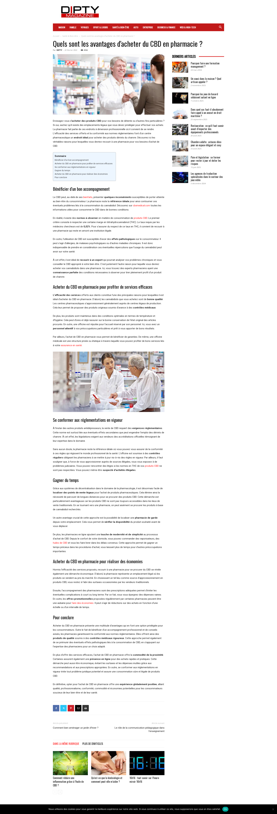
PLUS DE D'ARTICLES (92, 744)
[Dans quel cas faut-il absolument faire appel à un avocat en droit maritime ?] (180, 113)
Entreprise (148, 27)
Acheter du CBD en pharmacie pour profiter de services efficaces (84, 163)
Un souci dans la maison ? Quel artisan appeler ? (206, 80)
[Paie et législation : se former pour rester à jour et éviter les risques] (180, 161)
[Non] (273, 809)
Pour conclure (61, 177)
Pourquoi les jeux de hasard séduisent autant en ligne (204, 95)
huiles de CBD (60, 542)
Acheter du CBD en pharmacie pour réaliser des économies (81, 174)
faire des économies (82, 603)
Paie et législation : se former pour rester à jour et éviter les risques (206, 160)
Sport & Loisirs (100, 27)
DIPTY (59, 50)
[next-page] (60, 792)
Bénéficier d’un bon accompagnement (72, 160)
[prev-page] (55, 792)
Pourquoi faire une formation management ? (205, 64)
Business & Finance (166, 27)
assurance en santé (71, 345)
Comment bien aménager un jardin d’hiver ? (75, 727)
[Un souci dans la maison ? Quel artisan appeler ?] (180, 82)
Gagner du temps (62, 170)
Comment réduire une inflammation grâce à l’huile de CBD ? (68, 781)
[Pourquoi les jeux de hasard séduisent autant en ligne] (180, 98)
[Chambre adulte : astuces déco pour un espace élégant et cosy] (180, 145)
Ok (225, 809)
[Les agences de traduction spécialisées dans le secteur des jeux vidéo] (180, 177)
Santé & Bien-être (120, 27)
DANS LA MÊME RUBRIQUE (66, 744)
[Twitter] (63, 708)
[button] (220, 27)
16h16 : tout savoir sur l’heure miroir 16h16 (144, 779)
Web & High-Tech (188, 27)
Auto (136, 27)
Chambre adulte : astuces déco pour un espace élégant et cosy (206, 143)
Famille (73, 27)
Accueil (56, 36)
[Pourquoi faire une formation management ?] (180, 67)
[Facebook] (56, 708)
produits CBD (140, 218)
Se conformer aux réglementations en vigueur (75, 167)
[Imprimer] (85, 708)
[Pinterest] (71, 708)
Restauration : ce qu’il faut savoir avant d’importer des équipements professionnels (207, 129)
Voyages (85, 27)
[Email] (78, 708)
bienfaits (87, 197)
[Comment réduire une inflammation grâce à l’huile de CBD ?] (70, 763)
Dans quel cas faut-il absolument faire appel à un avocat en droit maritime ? (207, 113)
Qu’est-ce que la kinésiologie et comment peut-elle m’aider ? (106, 779)
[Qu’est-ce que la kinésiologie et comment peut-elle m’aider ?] (108, 763)
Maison (62, 27)
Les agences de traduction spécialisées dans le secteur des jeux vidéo (207, 177)
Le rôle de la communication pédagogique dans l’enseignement (139, 729)
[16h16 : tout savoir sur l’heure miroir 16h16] (147, 763)
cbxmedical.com (141, 205)
